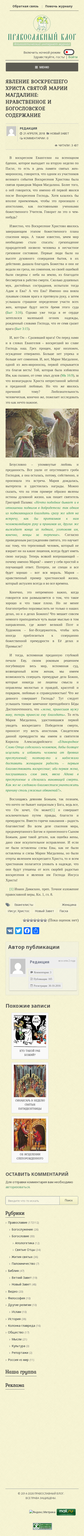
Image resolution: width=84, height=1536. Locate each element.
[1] (53, 810)
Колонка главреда (21, 1325)
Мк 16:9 (67, 375)
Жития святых (22, 1257)
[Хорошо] (38, 920)
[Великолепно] (45, 920)
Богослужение (22, 1229)
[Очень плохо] (28, 920)
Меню (44, 67)
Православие (17, 1222)
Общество (16, 1332)
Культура (18, 1346)
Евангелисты (23, 905)
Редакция (28, 128)
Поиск (69, 1200)
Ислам (16, 1312)
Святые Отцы (25, 1250)
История (14, 1319)
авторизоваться (18, 1187)
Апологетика (24, 1243)
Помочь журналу (59, 6)
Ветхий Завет (22, 1277)
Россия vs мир (18, 1360)
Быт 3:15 (22, 329)
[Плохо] (31, 920)
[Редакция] (17, 966)
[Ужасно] (24, 920)
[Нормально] (35, 920)
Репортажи (20, 1353)
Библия (13, 1271)
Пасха (63, 911)
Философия (16, 1298)
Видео (13, 1291)
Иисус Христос (19, 911)
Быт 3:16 (14, 312)
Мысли (17, 1339)
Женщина (69, 905)
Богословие (20, 1236)
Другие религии (19, 1305)
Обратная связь (25, 6)
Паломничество (23, 1263)
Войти (73, 57)
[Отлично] (42, 920)
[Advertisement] (42, 1433)
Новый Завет (59, 133)
